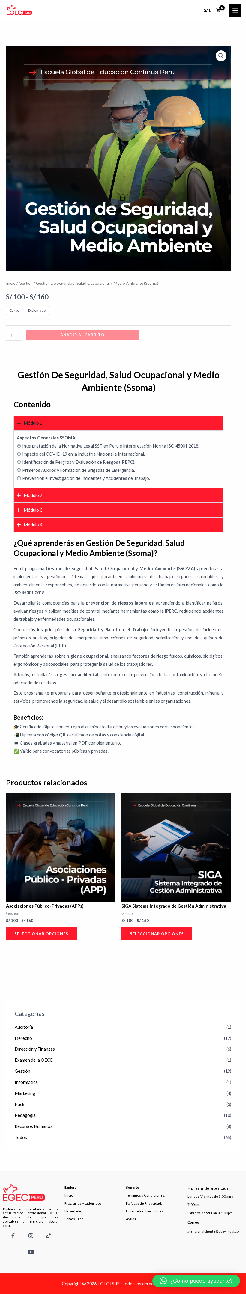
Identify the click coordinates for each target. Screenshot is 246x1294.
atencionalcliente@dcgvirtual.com (215, 1231)
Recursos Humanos (33, 1126)
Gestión (22, 1071)
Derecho (23, 1038)
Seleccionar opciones (41, 933)
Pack (19, 1104)
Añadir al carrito (82, 334)
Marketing (25, 1093)
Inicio (11, 283)
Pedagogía (25, 1115)
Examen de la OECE (34, 1060)
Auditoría (24, 1027)
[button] (221, 55)
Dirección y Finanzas (35, 1049)
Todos (21, 1137)
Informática (26, 1082)
